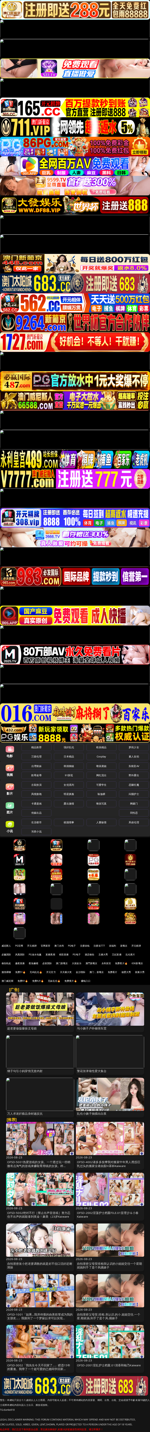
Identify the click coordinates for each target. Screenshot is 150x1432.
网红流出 (101, 775)
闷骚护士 (134, 794)
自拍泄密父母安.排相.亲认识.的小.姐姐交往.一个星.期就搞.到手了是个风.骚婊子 (108, 1316)
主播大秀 (103, 954)
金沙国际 (80, 972)
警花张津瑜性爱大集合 (92, 1071)
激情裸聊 (6, 972)
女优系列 (69, 785)
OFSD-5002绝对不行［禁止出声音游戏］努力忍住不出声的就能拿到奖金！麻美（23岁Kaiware (39, 1214)
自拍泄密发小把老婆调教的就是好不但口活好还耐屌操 (39, 1265)
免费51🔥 (20, 972)
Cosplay (101, 756)
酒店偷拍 (89, 954)
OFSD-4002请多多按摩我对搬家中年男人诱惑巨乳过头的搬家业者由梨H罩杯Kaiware (108, 1164)
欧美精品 (101, 747)
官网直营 (45, 945)
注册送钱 (85, 945)
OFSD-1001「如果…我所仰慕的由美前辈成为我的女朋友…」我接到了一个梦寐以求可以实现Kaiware (40, 1318)
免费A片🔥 (38, 981)
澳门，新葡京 (96, 972)
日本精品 (69, 756)
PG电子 (72, 945)
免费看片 (112, 972)
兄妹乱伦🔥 (54, 981)
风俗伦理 (134, 822)
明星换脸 (69, 794)
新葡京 (123, 945)
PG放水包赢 (35, 954)
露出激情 (69, 803)
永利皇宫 (106, 963)
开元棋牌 (32, 945)
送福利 (112, 945)
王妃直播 (116, 954)
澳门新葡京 (62, 963)
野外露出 (134, 775)
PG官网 (19, 945)
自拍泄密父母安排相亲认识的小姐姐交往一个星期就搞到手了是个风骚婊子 (109, 1265)
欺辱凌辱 (36, 775)
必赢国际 (6, 954)
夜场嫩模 (33, 963)
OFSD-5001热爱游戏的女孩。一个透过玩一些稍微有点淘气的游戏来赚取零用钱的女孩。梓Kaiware (39, 1165)
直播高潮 (50, 954)
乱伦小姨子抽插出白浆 (92, 1113)
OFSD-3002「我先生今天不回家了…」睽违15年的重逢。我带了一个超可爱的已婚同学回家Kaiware (39, 1369)
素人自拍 (134, 756)
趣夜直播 (20, 963)
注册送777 (99, 945)
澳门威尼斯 (7, 981)
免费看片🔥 (121, 963)
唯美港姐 (101, 766)
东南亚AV (134, 766)
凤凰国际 (20, 954)
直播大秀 (140, 972)
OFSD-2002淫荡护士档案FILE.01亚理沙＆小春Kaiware (107, 1214)
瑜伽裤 (101, 794)
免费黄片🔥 (70, 981)
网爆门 (134, 803)
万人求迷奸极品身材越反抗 (25, 1113)
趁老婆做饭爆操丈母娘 (22, 1028)
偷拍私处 (6, 963)
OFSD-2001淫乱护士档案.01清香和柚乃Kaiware (109, 1365)
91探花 (69, 775)
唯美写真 (101, 803)
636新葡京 (137, 963)
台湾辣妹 (36, 766)
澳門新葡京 (91, 963)
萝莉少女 (134, 747)
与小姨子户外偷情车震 (92, 1028)
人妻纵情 (101, 822)
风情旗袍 (36, 794)
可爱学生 (101, 785)
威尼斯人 (6, 945)
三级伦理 (36, 756)
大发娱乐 (76, 963)
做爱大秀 (126, 972)
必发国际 (47, 963)
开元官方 (51, 972)
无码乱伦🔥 (36, 972)
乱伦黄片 (130, 954)
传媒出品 (36, 812)
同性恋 (134, 812)
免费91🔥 (23, 981)
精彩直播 (64, 954)
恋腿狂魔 (134, 785)
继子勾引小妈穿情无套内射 (25, 1071)
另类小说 (36, 831)
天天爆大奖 (66, 972)
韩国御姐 (69, 766)
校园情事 (69, 822)
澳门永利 (59, 945)
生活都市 (36, 822)
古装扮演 (36, 785)
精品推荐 (36, 747)
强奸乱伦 (69, 747)
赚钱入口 (86, 981)
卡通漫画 (36, 803)
